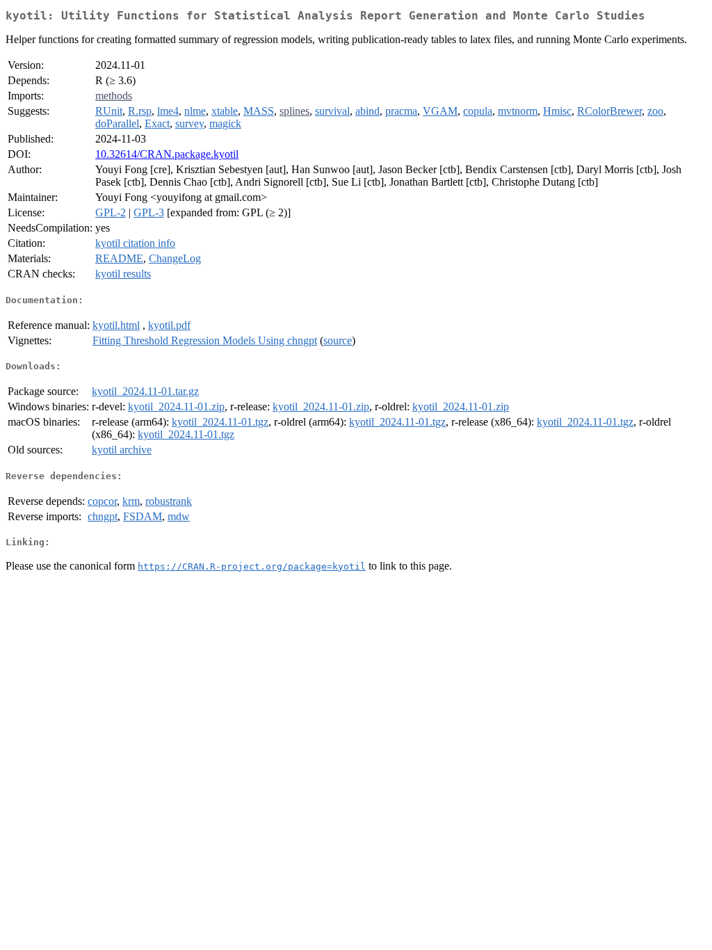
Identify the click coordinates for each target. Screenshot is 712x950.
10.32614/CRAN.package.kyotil (166, 154)
